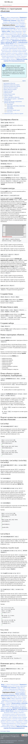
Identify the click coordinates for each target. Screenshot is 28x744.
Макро (2, 17)
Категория (3, 731)
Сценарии (5, 22)
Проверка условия (16, 50)
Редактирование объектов (8, 28)
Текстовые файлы (20, 25)
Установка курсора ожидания (8, 59)
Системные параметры (8, 26)
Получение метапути (20, 57)
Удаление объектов (21, 28)
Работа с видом (6, 31)
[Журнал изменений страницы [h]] (23, 14)
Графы (2, 34)
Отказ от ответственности (7, 742)
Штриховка (9, 29)
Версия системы (10, 54)
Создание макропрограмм (12, 17)
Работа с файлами (20, 26)
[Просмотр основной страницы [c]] (1, 14)
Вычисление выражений (21, 43)
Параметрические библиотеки (16, 22)
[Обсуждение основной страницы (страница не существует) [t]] (4, 14)
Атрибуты (22, 23)
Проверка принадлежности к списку (11, 56)
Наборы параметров (16, 31)
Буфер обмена (20, 20)
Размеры (3, 29)
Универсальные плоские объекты (13, 34)
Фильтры (19, 33)
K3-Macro (9, 2)
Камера (24, 29)
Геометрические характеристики (10, 23)
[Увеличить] (25, 239)
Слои (24, 33)
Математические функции (19, 40)
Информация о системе (22, 54)
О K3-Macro (21, 740)
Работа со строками (6, 40)
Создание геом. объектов (9, 20)
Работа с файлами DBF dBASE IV (9, 42)
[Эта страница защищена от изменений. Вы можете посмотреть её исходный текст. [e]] (20, 14)
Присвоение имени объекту (11, 45)
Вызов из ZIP (11, 19)
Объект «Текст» (17, 29)
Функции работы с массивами (17, 39)
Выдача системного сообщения (15, 53)
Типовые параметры (21, 19)
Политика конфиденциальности (8, 740)
